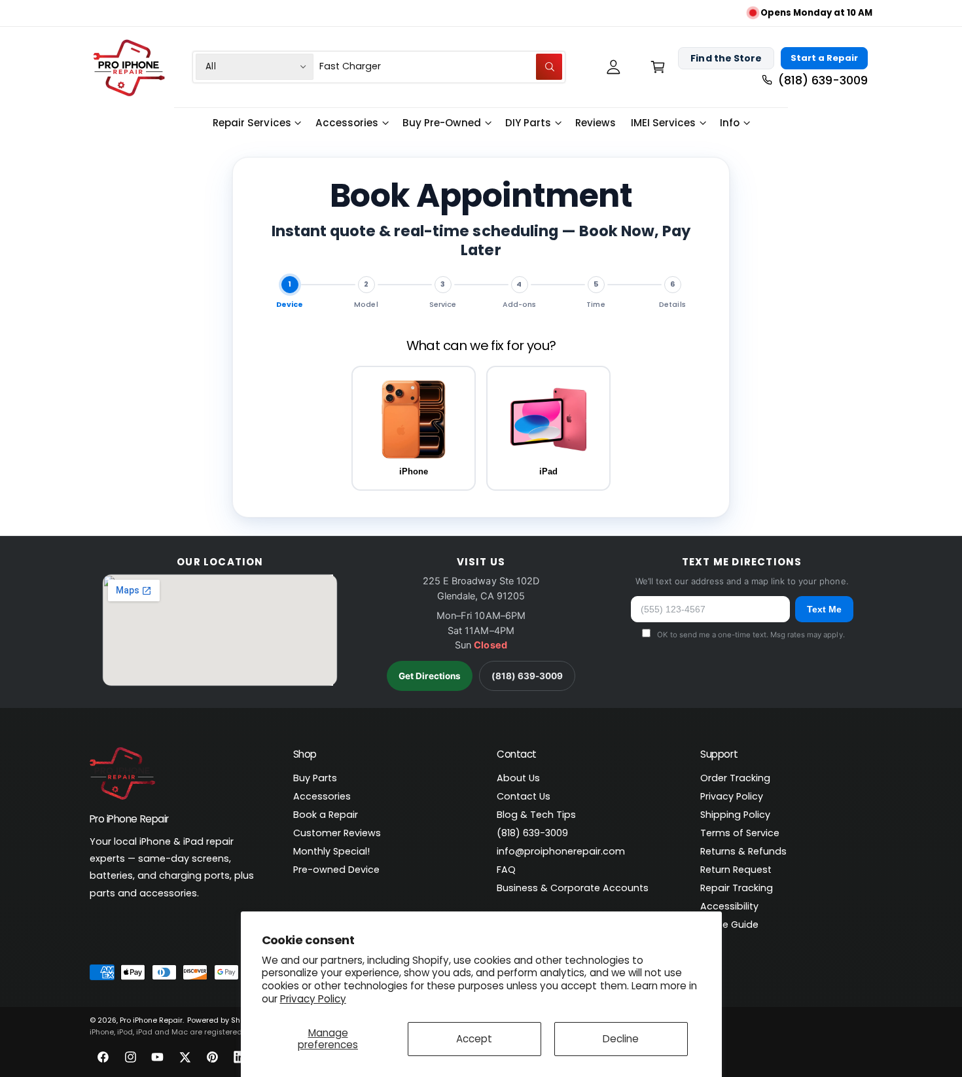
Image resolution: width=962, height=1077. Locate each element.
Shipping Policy (735, 814)
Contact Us (523, 796)
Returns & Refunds (743, 851)
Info (729, 123)
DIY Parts (528, 123)
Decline (621, 1039)
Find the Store (725, 57)
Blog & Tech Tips (536, 814)
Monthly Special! (331, 851)
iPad (548, 471)
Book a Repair (325, 814)
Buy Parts (315, 778)
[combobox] (441, 66)
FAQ (506, 869)
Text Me (824, 609)
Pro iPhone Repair (151, 1020)
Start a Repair (824, 58)
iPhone (413, 471)
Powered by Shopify (222, 1020)
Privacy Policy (313, 999)
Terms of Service (739, 832)
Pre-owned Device (336, 869)
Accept (474, 1039)
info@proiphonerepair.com (561, 851)
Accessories (346, 123)
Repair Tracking (736, 887)
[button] (657, 66)
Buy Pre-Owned (441, 123)
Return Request (736, 869)
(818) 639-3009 (527, 676)
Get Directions (430, 676)
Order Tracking (735, 778)
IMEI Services (663, 123)
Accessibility (729, 906)
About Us (518, 778)
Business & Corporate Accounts (573, 887)
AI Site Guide (729, 924)
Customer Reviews (337, 832)
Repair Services (252, 123)
